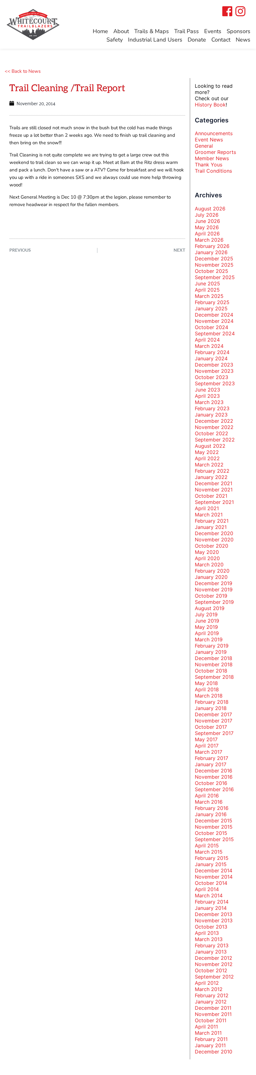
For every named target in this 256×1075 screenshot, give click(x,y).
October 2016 (211, 783)
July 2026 (207, 215)
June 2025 (207, 283)
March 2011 (208, 1033)
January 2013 (211, 952)
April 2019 (207, 633)
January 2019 (211, 652)
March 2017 (208, 752)
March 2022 (209, 464)
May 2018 (206, 683)
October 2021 (211, 496)
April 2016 (207, 795)
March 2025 (209, 296)
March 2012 (209, 989)
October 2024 (211, 327)
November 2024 (214, 321)
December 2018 (213, 658)
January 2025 (211, 308)
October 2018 (211, 671)
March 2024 (209, 346)
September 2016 (214, 789)
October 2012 (211, 970)
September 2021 (214, 502)
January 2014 (211, 908)
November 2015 (214, 827)
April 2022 (207, 458)
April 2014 (207, 889)
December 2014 (213, 870)
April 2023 (207, 396)
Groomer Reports (215, 152)
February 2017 (211, 758)
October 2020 (211, 546)
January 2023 (211, 415)
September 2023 (215, 383)
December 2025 (214, 258)
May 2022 (207, 452)
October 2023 (211, 377)
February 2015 (212, 858)
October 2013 (211, 927)
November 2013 (214, 920)
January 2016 (211, 814)
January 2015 (211, 864)
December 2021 (213, 483)
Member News (212, 158)
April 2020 (207, 558)
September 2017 (214, 733)
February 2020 (212, 571)
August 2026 (210, 208)
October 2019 (211, 596)
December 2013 (213, 914)
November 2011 (213, 1014)
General (204, 146)
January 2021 (211, 527)
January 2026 (211, 252)
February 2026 (212, 246)
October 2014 (211, 883)
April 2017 (207, 745)
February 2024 (212, 352)
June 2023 (207, 390)
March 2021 (209, 514)
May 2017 (206, 739)
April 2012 (207, 983)
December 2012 (213, 958)
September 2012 (214, 977)
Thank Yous (208, 164)
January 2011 (210, 1045)
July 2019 (206, 614)
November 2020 (214, 539)
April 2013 (207, 933)
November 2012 (214, 964)
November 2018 (214, 664)
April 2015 (207, 845)
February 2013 (212, 945)
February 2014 (212, 902)
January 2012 (211, 1002)
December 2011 (213, 1008)
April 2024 (207, 340)
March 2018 (209, 696)
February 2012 (212, 995)
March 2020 (209, 564)
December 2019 (213, 583)
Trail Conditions (213, 171)
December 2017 (213, 714)
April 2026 (207, 233)
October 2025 (211, 271)
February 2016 (212, 808)
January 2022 (211, 477)
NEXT (179, 250)
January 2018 (211, 708)
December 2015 (213, 820)
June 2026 (207, 221)
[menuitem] (100, 31)
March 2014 (209, 895)
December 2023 (214, 365)
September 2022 (215, 439)
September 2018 (214, 677)
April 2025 (207, 290)
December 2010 (213, 1051)
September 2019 (214, 602)
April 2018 (207, 689)
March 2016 (209, 802)
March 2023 (209, 402)
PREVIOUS (20, 250)
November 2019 (214, 589)
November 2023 (214, 371)
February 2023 (212, 408)
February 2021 (212, 521)
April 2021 (207, 508)
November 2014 (214, 877)
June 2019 (207, 621)
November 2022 (214, 427)
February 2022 (212, 471)
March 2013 (209, 939)
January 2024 (211, 358)
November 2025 (214, 265)
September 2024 (215, 333)
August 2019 (209, 608)
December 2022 (214, 421)
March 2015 (209, 852)
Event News (209, 139)
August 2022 (210, 446)
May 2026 (207, 227)
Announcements (214, 133)
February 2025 (212, 302)
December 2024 (214, 315)
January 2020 (211, 577)
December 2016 (213, 770)
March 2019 (209, 639)
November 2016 (214, 777)
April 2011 (206, 1026)
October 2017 (211, 727)
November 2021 (214, 489)
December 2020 (214, 533)
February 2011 (211, 1039)
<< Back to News (23, 71)
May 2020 (207, 552)
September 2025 (215, 277)
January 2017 (210, 764)
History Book (210, 104)
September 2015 (214, 839)
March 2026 (209, 240)
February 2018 (212, 702)
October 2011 (210, 1020)
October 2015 (211, 833)
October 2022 (211, 433)
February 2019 (212, 646)
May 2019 (206, 627)
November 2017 (213, 720)
